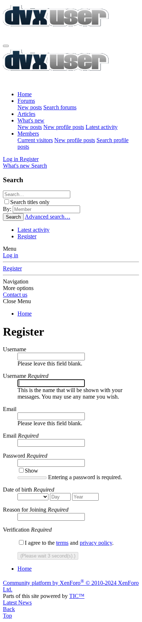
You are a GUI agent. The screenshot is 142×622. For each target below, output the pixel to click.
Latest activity (102, 127)
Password (14, 456)
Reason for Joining (24, 509)
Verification (16, 530)
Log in (10, 255)
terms (62, 543)
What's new (30, 120)
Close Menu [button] (17, 301)
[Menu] (6, 46)
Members (28, 133)
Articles (26, 114)
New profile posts (63, 127)
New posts (29, 107)
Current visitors (35, 140)
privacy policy (96, 543)
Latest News (17, 602)
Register (26, 236)
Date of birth (17, 489)
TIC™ (76, 596)
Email (9, 409)
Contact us (15, 295)
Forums (26, 101)
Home (24, 94)
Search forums (59, 107)
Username (14, 349)
